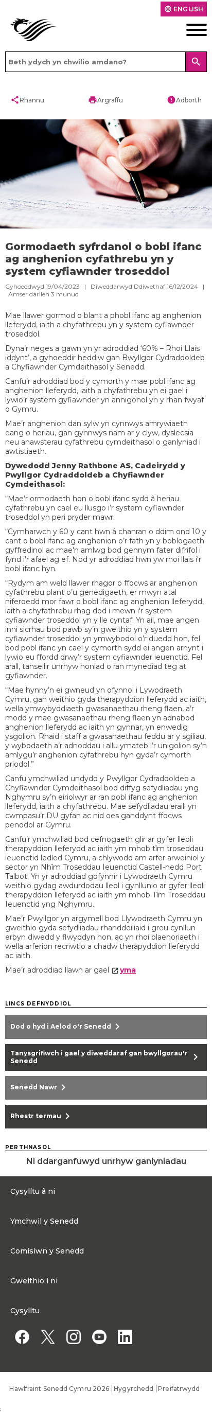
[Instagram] (73, 1337)
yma (128, 970)
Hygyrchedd (133, 1388)
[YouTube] (99, 1337)
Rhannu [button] (27, 99)
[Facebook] (21, 1337)
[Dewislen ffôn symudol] (185, 30)
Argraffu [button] (105, 99)
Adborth (184, 99)
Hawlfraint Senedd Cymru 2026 (59, 1388)
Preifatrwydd (179, 1388)
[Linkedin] (124, 1337)
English (183, 9)
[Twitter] (47, 1337)
